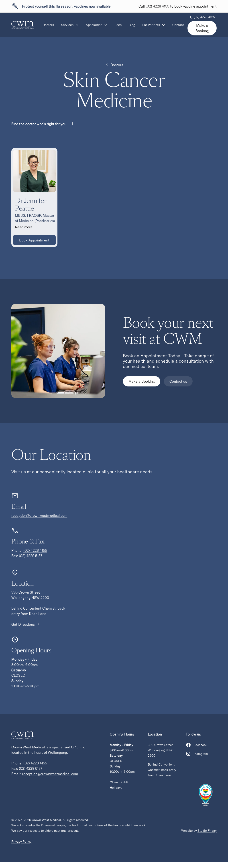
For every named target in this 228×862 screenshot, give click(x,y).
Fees (118, 25)
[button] (69, 25)
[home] (22, 25)
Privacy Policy (21, 842)
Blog (132, 25)
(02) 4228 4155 (35, 550)
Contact (178, 25)
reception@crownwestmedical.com (39, 515)
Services (67, 25)
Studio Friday (207, 831)
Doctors (48, 25)
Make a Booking (202, 28)
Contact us (178, 381)
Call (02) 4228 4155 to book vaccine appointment (177, 6)
